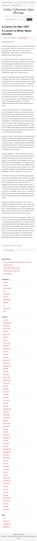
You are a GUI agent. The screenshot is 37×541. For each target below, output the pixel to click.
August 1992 (6, 469)
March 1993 (6, 466)
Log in (4, 518)
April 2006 (5, 397)
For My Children (7, 2)
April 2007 (5, 388)
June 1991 (5, 489)
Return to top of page (18, 534)
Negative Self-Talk (7, 265)
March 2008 (6, 374)
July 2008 (5, 371)
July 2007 (5, 386)
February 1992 (6, 477)
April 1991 (5, 495)
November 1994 (7, 449)
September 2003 (7, 409)
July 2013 (5, 351)
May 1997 (5, 440)
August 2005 (6, 400)
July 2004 (5, 406)
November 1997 (7, 437)
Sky (25, 2)
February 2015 (6, 343)
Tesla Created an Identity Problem (11, 267)
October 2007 (6, 383)
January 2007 (6, 391)
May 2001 (5, 429)
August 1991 (6, 483)
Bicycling (5, 282)
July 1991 (5, 486)
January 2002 (6, 426)
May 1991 (5, 492)
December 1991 (7, 480)
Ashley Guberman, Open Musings (18, 11)
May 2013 (5, 357)
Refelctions (5, 5)
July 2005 (5, 403)
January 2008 (6, 377)
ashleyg (14, 37)
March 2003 (6, 411)
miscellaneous (6, 294)
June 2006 (5, 394)
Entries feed (6, 521)
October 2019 (6, 325)
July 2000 (5, 432)
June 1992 (5, 475)
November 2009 (7, 365)
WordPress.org (6, 526)
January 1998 (6, 434)
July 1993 (5, 460)
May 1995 (5, 446)
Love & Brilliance (7, 273)
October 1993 (6, 457)
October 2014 (6, 345)
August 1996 (6, 443)
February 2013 (6, 360)
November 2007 (7, 380)
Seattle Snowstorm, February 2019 (11, 270)
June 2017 (5, 337)
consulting (5, 285)
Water (20, 2)
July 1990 (5, 503)
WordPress (32, 536)
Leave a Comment (22, 37)
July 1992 (5, 472)
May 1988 (5, 506)
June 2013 (5, 354)
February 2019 (6, 328)
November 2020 (7, 322)
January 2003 (6, 414)
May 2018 (5, 331)
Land (15, 2)
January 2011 (6, 363)
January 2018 (6, 334)
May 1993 (5, 463)
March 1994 (6, 454)
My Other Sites (15, 5)
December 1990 (7, 498)
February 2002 (6, 423)
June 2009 (5, 368)
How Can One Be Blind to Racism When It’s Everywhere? (17, 262)
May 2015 (5, 340)
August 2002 (6, 417)
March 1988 (6, 509)
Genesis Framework (24, 536)
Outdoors (31, 2)
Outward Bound (7, 299)
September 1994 (7, 452)
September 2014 (7, 348)
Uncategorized (6, 308)
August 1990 (6, 500)
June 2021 (5, 320)
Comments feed (7, 524)
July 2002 (5, 420)
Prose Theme (14, 536)
